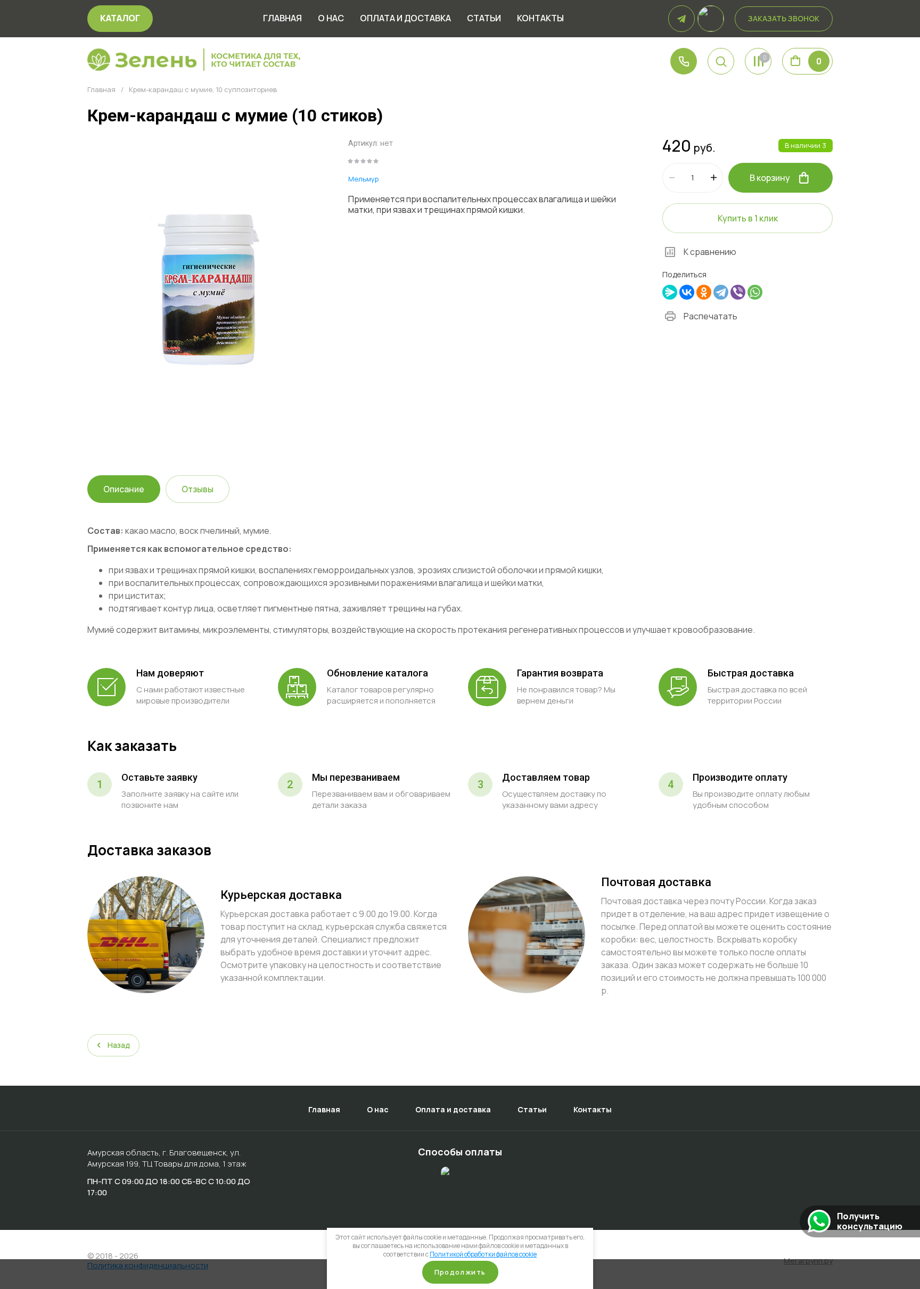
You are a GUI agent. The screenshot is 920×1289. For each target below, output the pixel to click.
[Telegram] (720, 292)
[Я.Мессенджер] (669, 292)
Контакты (540, 18)
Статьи (484, 18)
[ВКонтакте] (686, 292)
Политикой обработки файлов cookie (483, 1254)
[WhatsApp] (755, 292)
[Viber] (737, 292)
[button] (721, 61)
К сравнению (710, 252)
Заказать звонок (783, 18)
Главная (282, 18)
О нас (331, 18)
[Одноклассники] (703, 292)
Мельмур (363, 179)
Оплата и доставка (405, 18)
